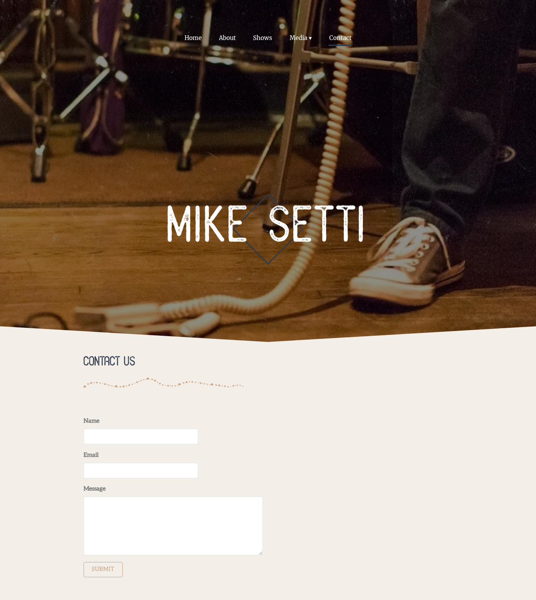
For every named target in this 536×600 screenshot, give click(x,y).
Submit (103, 569)
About (227, 38)
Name (91, 421)
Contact (340, 38)
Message (95, 489)
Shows (262, 38)
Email (91, 455)
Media (298, 38)
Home (193, 38)
